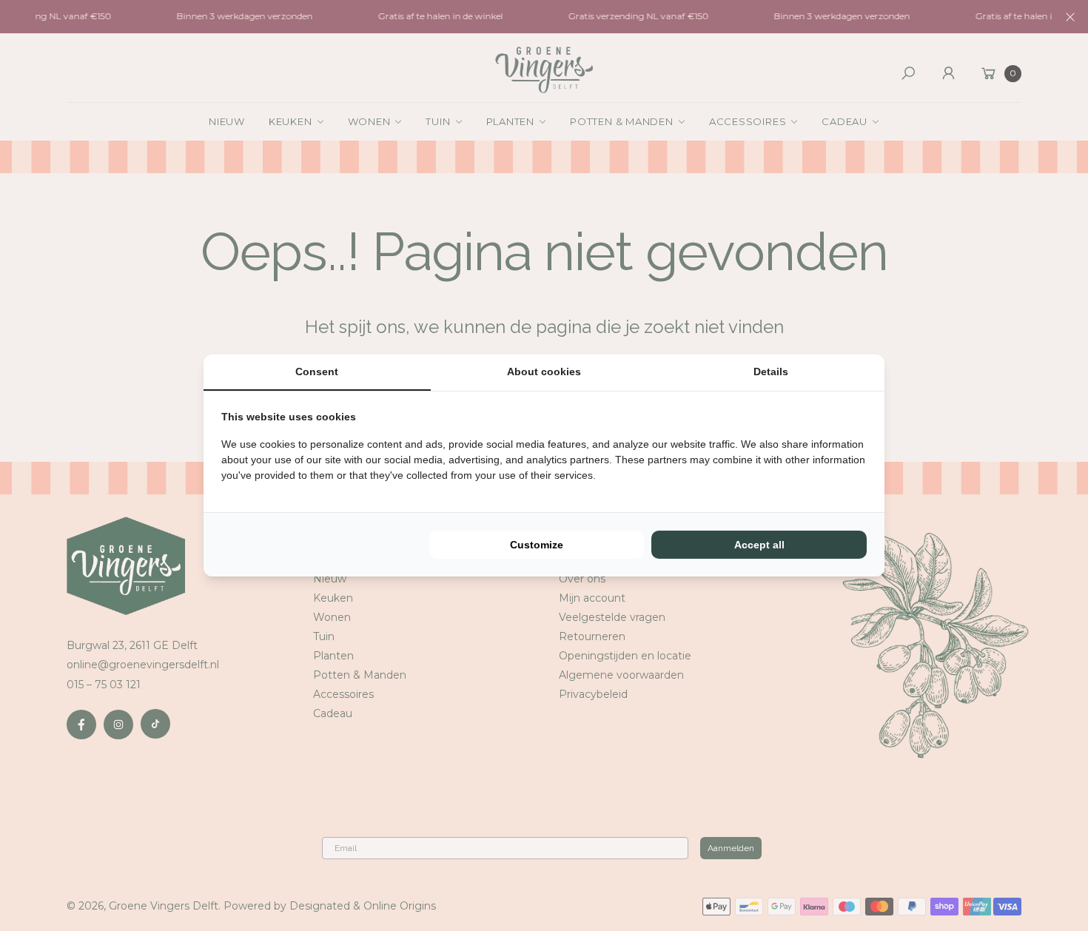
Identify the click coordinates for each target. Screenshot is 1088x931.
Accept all (759, 545)
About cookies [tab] (544, 371)
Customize (536, 545)
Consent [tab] (316, 371)
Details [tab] (770, 371)
